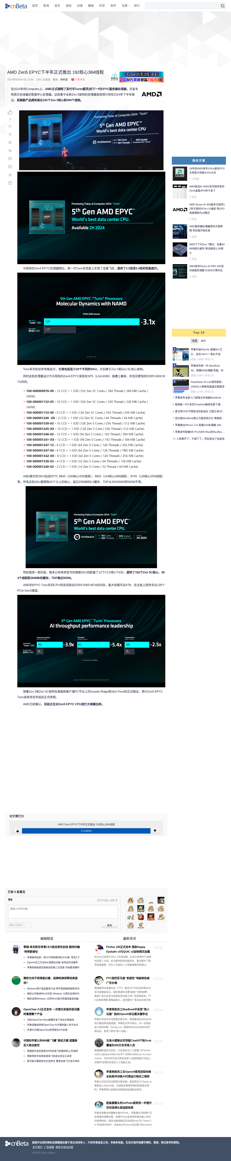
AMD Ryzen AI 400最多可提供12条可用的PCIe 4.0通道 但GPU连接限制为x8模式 (207, 208)
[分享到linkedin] (10, 183)
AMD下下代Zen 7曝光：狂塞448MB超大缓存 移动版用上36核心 (207, 248)
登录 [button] (10, 899)
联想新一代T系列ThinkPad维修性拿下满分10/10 (202, 404)
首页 (35, 5)
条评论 (80, 79)
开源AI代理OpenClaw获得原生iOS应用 (47, 1029)
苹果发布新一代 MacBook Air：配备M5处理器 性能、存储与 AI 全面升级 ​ (207, 370)
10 (174, 438)
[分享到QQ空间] (10, 134)
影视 (46, 5)
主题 (124, 5)
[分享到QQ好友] (10, 142)
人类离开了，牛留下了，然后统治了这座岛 (200, 438)
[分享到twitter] (10, 175)
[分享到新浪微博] (10, 126)
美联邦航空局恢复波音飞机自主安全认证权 (49, 1056)
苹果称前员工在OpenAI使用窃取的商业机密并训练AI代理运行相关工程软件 (122, 1076)
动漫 (80, 5)
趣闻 (91, 5)
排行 (137, 5)
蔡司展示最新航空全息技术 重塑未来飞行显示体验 (53, 1061)
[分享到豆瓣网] (10, 159)
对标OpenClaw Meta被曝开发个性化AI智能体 (50, 1019)
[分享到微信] (10, 150)
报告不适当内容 (64, 1147)
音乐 (57, 5)
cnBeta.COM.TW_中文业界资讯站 (16, 5)
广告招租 (49, 1147)
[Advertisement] (115, 38)
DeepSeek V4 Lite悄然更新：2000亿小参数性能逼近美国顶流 (207, 386)
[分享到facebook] (10, 167)
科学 (102, 5)
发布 (109, 925)
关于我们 (37, 1147)
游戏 (68, 5)
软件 (113, 5)
